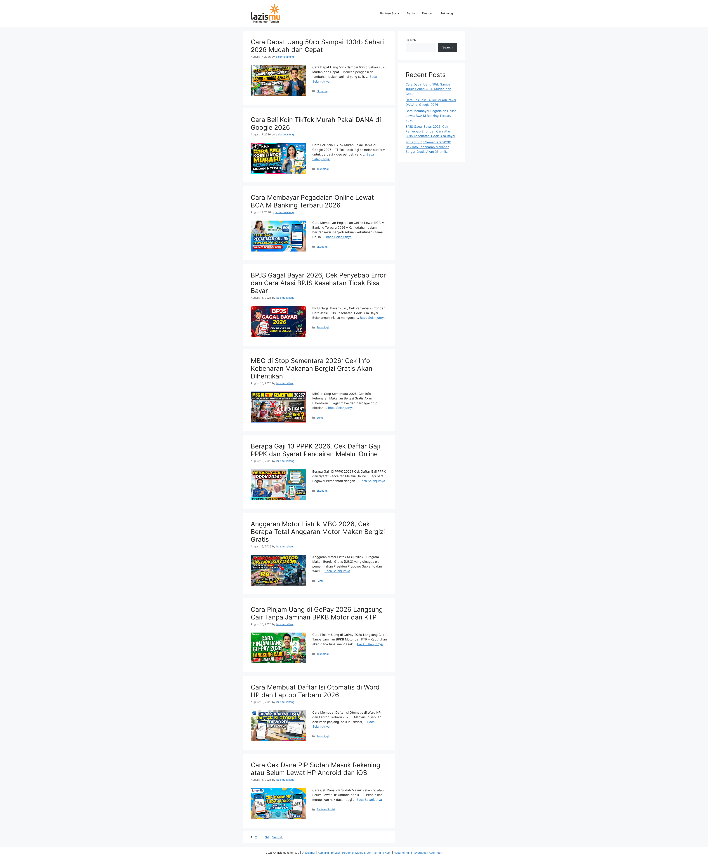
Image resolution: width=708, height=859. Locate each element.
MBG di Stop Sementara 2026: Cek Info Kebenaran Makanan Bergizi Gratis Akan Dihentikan (311, 368)
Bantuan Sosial (390, 13)
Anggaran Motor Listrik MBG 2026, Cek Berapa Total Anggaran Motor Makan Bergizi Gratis (318, 531)
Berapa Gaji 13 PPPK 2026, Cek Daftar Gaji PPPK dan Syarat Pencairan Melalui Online (315, 450)
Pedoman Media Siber (356, 852)
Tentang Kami (382, 852)
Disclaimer (308, 852)
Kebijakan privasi (329, 852)
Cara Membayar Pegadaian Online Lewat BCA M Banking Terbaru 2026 (312, 201)
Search (411, 40)
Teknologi (447, 13)
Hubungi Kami (403, 852)
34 (267, 837)
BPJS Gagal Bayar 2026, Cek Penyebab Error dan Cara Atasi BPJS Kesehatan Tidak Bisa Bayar (318, 282)
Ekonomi (427, 13)
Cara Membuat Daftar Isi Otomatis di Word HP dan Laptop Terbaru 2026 (315, 691)
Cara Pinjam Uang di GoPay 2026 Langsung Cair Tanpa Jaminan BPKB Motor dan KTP (317, 613)
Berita (411, 13)
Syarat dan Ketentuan (428, 852)
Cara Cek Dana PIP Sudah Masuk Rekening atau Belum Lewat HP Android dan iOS (315, 768)
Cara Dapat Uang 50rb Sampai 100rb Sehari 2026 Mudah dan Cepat (317, 45)
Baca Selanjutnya (339, 237)
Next (277, 837)
